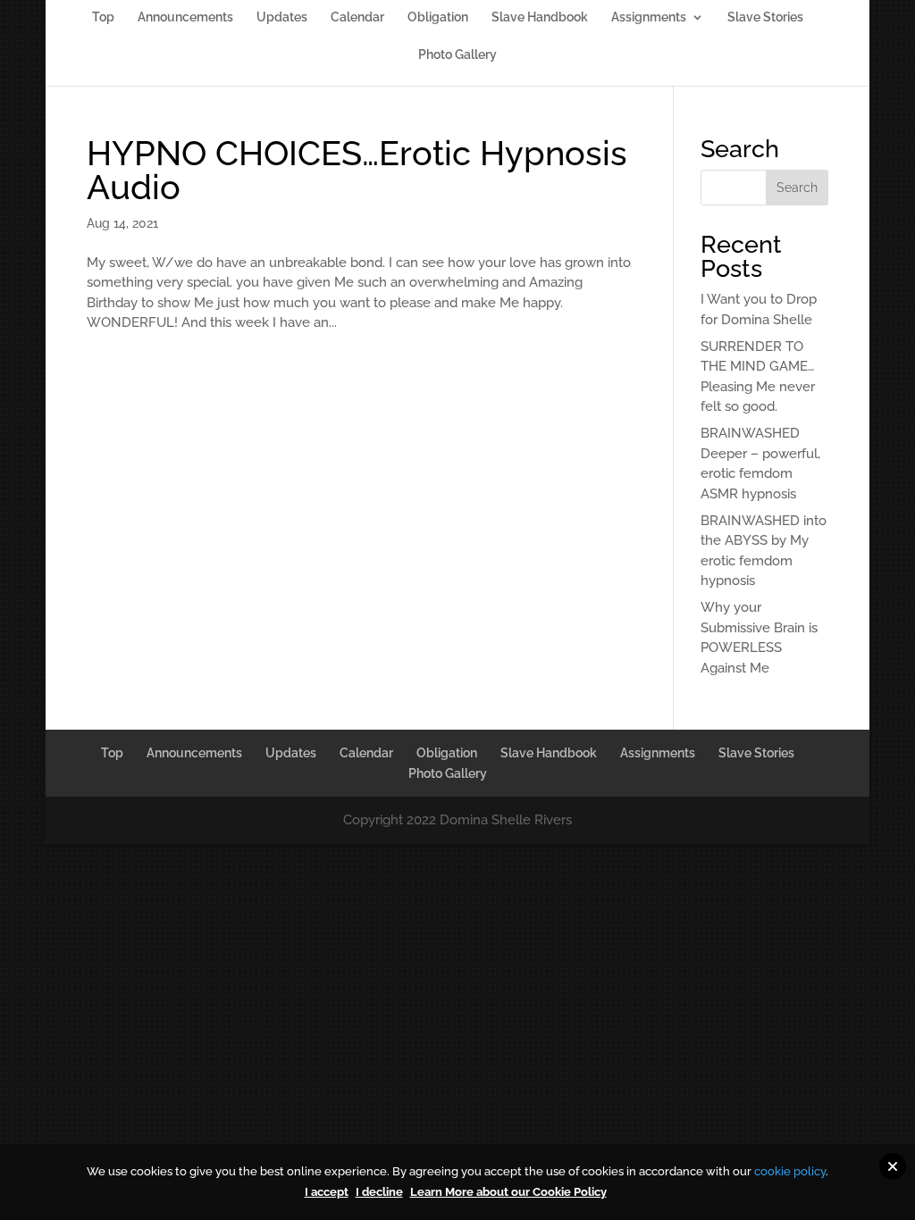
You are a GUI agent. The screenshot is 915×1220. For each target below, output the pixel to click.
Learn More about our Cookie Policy (508, 1192)
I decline (379, 1192)
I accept (326, 1192)
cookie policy (790, 1171)
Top (103, 17)
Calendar (357, 17)
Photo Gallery (457, 55)
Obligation (437, 17)
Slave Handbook (539, 17)
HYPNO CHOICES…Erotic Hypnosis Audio (357, 170)
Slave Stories (765, 17)
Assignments (648, 17)
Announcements (185, 17)
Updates (281, 17)
